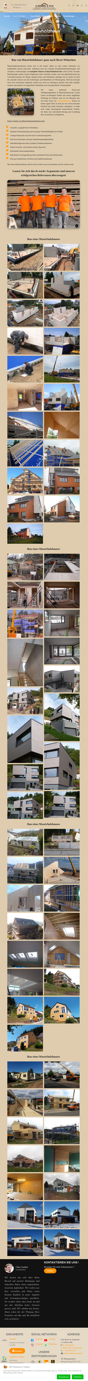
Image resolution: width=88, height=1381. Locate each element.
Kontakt (50, 1271)
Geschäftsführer (21, 1270)
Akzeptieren (64, 1377)
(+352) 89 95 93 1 (19, 5)
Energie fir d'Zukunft (16, 1357)
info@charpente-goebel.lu (72, 1353)
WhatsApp (53, 1344)
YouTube (52, 1339)
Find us (17, 7)
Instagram (39, 1344)
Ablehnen (78, 1377)
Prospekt (12, 1339)
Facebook (39, 1339)
